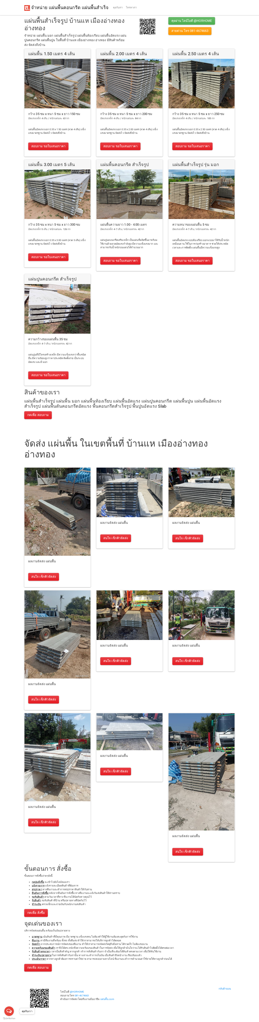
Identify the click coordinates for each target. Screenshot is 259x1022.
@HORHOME (77, 991)
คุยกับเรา (118, 7)
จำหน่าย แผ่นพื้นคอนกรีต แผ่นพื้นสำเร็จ (69, 7)
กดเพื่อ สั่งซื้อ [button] (36, 913)
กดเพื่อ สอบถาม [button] (38, 415)
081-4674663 (82, 995)
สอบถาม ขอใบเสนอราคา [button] (48, 146)
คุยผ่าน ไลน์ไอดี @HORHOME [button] (191, 21)
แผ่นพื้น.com (107, 999)
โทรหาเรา (131, 7)
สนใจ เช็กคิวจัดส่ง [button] (43, 576)
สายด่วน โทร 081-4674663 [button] (189, 31)
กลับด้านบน (225, 988)
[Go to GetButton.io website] (9, 1018)
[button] (147, 26)
